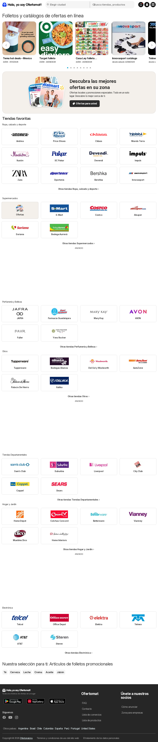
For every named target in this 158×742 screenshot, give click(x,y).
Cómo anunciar (129, 706)
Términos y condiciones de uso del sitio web (58, 738)
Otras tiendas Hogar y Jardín (78, 549)
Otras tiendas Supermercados (77, 243)
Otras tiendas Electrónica (78, 652)
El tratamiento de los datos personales (101, 738)
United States (88, 728)
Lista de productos (91, 720)
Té (5, 672)
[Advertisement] (79, 273)
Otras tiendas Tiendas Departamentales (77, 499)
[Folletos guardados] (140, 4)
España (59, 728)
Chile (39, 728)
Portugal (75, 728)
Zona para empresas (132, 712)
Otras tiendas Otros (78, 396)
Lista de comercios (92, 714)
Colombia (48, 728)
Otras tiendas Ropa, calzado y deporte (77, 189)
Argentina (23, 728)
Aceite (49, 672)
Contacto (87, 708)
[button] (147, 4)
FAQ (84, 702)
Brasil (32, 728)
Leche (27, 672)
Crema (38, 672)
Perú (66, 728)
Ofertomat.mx (26, 738)
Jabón (60, 672)
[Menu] (153, 4)
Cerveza (15, 672)
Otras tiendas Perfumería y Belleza (78, 346)
